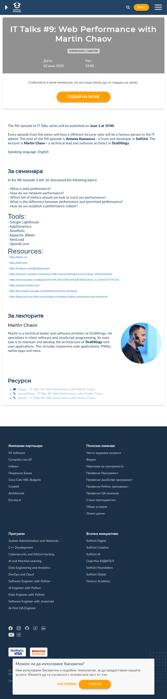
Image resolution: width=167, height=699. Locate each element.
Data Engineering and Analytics (29, 567)
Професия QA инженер (102, 493)
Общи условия (96, 506)
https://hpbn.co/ (18, 257)
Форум (91, 459)
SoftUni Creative (97, 547)
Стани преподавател (100, 500)
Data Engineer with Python (26, 594)
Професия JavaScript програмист (109, 479)
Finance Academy (98, 581)
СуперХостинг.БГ (20, 459)
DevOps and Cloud (21, 574)
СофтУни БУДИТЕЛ (100, 561)
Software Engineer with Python (29, 581)
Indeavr (13, 466)
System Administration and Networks (33, 540)
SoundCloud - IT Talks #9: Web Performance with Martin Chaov (60, 393)
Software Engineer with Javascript (31, 601)
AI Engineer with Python (24, 588)
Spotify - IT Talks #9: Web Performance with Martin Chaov (57, 398)
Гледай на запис (83, 97)
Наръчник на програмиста (105, 466)
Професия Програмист (102, 473)
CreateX (13, 486)
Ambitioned (16, 493)
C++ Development (20, 547)
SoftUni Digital (96, 540)
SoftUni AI (93, 554)
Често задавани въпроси (103, 453)
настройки (66, 684)
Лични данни (95, 513)
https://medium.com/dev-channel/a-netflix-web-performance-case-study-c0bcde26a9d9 (60, 274)
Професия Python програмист (107, 486)
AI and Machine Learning (25, 561)
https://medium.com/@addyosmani (29, 268)
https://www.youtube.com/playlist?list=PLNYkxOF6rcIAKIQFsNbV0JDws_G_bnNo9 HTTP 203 (64, 279)
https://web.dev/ (18, 262)
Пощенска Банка (20, 473)
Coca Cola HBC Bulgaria (24, 479)
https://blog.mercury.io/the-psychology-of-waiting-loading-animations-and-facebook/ (58, 296)
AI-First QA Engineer (22, 608)
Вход (141, 7)
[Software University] (17, 7)
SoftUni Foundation (99, 567)
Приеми (95, 684)
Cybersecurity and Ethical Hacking (31, 554)
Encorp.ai (14, 500)
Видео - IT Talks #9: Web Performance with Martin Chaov (56, 389)
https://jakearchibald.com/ (24, 285)
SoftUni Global (96, 574)
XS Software (16, 453)
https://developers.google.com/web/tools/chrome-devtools (43, 291)
